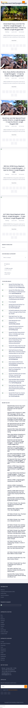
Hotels (2, 652)
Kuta (2, 615)
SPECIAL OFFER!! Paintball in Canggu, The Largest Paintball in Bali (16, 487)
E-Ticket (2, 641)
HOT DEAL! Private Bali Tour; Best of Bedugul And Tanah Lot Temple (16, 564)
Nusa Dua (3, 618)
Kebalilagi (7, 78)
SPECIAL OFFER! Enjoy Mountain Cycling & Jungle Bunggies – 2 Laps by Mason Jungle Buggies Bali (16, 468)
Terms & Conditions (5, 595)
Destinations (3, 650)
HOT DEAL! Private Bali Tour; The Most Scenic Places (16, 558)
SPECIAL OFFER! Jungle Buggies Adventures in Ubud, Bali (16, 480)
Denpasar (3, 624)
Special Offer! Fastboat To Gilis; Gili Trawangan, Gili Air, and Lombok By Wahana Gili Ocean (16, 414)
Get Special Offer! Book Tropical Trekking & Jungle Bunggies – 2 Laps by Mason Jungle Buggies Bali (16, 461)
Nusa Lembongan (4, 631)
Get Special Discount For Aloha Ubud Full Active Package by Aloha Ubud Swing (16, 425)
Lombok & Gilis (4, 633)
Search (24, 247)
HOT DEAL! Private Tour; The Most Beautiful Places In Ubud (16, 514)
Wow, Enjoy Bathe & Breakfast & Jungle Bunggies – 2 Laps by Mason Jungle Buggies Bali (14, 74)
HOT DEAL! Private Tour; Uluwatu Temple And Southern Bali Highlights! (16, 504)
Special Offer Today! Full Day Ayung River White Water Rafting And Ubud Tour (16, 575)
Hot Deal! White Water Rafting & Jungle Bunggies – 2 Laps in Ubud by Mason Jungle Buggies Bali (16, 475)
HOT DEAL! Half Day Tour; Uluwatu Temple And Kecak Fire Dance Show (16, 570)
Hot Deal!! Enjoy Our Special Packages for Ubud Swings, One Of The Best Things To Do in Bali (16, 419)
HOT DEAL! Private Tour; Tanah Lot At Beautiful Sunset (15, 520)
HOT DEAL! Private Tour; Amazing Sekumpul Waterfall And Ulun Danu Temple (16, 537)
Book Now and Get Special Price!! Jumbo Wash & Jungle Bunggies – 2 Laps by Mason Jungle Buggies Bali (14, 121)
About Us (3, 589)
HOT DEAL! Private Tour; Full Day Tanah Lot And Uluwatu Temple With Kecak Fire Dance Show (16, 526)
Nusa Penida (3, 629)
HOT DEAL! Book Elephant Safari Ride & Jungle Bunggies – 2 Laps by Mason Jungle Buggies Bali (14, 216)
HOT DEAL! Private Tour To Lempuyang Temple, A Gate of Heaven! (16, 543)
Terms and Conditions (12, 689)
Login (23, 2)
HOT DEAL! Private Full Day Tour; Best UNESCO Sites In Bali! (16, 552)
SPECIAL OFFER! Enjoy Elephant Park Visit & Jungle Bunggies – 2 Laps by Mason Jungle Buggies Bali (14, 169)
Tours (2, 647)
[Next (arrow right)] (1, 707)
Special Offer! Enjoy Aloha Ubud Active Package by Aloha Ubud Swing (16, 430)
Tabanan (2, 626)
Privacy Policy (3, 593)
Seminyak (3, 620)
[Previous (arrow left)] (0, 707)
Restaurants (3, 654)
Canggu (2, 622)
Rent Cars (3, 660)
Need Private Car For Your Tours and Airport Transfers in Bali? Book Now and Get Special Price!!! (16, 408)
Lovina (2, 628)
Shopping (3, 658)
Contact (2, 597)
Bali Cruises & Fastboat (5, 643)
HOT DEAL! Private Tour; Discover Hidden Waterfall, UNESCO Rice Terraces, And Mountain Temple (16, 532)
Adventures (3, 645)
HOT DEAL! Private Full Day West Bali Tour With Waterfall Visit (16, 547)
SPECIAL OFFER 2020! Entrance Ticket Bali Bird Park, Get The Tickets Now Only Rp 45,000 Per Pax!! (16, 493)
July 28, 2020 (14, 78)
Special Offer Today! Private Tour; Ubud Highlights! (15, 509)
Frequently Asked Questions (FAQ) (8, 591)
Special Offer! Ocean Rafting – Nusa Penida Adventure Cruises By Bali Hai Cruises (16, 499)
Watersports (3, 649)
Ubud (2, 616)
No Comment (21, 78)
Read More (14, 40)
